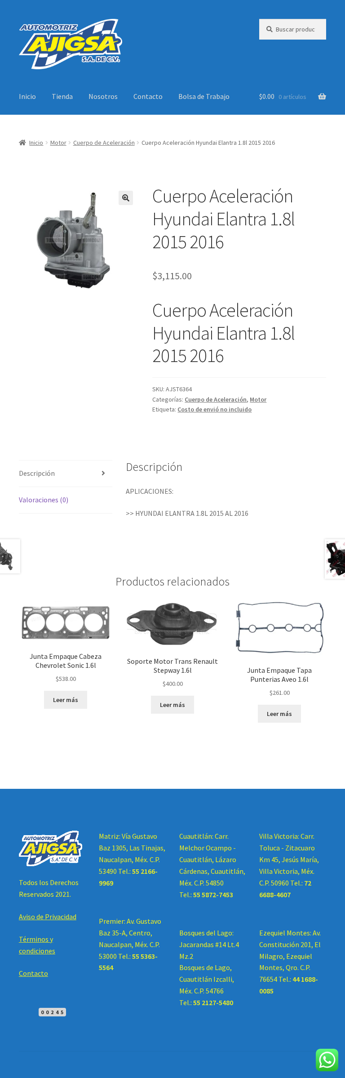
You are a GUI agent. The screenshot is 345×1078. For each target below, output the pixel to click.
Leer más (65, 700)
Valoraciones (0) (43, 499)
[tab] (65, 474)
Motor (58, 143)
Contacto (148, 96)
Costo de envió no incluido (214, 409)
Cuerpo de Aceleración (104, 143)
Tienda (62, 96)
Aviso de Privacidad (47, 916)
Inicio (27, 96)
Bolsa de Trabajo (204, 96)
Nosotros (103, 96)
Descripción (37, 473)
